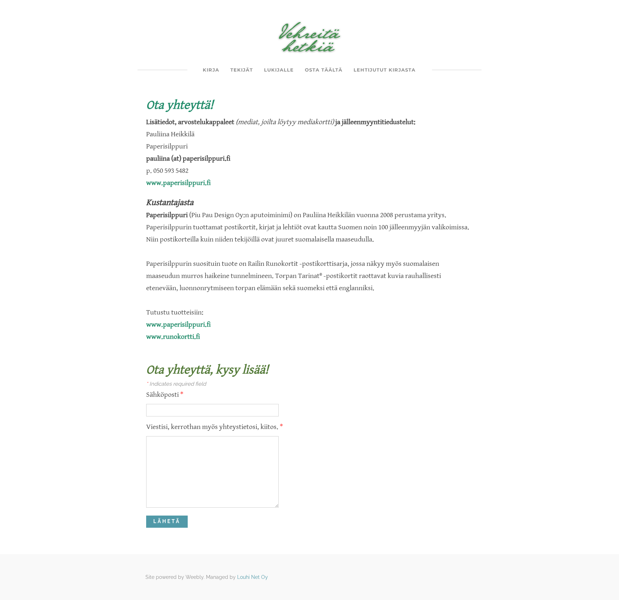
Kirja (211, 70)
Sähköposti (164, 395)
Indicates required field (176, 384)
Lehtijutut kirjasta (385, 70)
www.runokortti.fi (173, 337)
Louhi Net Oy (252, 577)
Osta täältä (323, 70)
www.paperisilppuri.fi (178, 183)
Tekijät (241, 70)
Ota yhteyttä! (179, 105)
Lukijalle (279, 70)
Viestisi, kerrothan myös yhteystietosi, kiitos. (214, 427)
